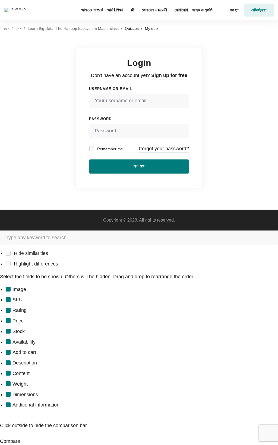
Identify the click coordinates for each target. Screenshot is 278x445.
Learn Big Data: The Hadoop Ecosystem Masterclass (73, 28)
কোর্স (18, 28)
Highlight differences (35, 264)
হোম (6, 28)
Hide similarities (30, 253)
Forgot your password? (164, 148)
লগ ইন (139, 166)
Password (100, 119)
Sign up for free (169, 75)
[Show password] (183, 131)
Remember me (109, 149)
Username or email (110, 89)
